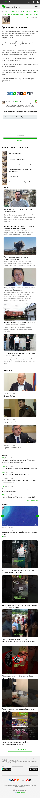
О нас (3, 766)
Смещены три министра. (17, 159)
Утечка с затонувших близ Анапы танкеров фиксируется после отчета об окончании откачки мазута (19, 532)
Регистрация (20, 135)
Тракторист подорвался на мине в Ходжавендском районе (16, 258)
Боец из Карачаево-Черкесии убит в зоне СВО (18, 497)
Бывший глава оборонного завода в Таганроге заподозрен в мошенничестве (18, 461)
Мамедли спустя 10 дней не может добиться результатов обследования (19, 288)
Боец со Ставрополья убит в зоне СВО (15, 474)
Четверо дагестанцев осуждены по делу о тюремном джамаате (16, 490)
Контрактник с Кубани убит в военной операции (19, 468)
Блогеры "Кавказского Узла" (15, 14)
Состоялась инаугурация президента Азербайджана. (20, 170)
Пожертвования (34, 766)
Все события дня (32, 500)
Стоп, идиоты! (13, 176)
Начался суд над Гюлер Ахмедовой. (20, 165)
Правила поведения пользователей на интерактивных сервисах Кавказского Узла (20, 786)
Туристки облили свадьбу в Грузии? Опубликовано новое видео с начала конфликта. (19, 640)
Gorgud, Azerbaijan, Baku (31, 14)
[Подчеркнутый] (12, 116)
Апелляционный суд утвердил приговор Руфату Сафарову (18, 210)
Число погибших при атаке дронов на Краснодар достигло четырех (19, 481)
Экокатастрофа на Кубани (30, 11)
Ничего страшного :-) (15, 153)
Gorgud (16, 101)
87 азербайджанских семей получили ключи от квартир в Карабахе (19, 354)
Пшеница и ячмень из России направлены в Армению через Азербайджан (19, 323)
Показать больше (20, 749)
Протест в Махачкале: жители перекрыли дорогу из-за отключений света (19, 606)
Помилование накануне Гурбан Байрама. (22, 182)
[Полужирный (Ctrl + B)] (5, 116)
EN (6, 2)
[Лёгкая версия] (9, 2)
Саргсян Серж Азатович (12, 447)
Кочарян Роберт (9, 396)
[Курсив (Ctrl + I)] (9, 116)
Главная (4, 14)
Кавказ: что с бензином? (11, 11)
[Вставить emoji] (21, 116)
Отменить (20, 140)
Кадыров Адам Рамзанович (13, 422)
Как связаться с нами (17, 766)
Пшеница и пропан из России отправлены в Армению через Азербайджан (19, 227)
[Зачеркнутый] (16, 116)
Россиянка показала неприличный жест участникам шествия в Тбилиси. (16, 743)
